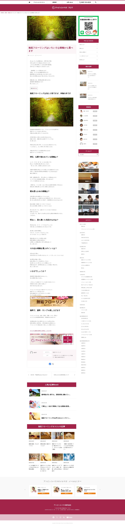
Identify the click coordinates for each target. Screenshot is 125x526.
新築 (82, 226)
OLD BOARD (83, 318)
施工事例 (81, 307)
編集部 (35, 352)
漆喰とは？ (81, 48)
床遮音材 (81, 271)
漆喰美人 (83, 337)
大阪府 (82, 353)
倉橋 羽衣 (89, 139)
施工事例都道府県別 (84, 340)
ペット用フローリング (83, 56)
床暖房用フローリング (85, 262)
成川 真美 (89, 125)
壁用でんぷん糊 (84, 251)
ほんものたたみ (84, 329)
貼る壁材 (81, 246)
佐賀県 (82, 345)
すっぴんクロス (84, 323)
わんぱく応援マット (85, 331)
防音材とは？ (82, 59)
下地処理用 (83, 243)
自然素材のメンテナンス (86, 279)
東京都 (82, 362)
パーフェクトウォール (85, 334)
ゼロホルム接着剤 (84, 265)
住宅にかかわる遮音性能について (61, 374)
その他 (81, 274)
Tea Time (83, 295)
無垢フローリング (57, 352)
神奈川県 (83, 364)
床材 (81, 257)
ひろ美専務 (89, 115)
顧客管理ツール (84, 293)
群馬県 (82, 370)
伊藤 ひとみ (89, 129)
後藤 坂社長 (89, 111)
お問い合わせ (70, 2)
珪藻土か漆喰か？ (82, 52)
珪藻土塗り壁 (84, 237)
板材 (82, 254)
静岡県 (82, 372)
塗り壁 (81, 232)
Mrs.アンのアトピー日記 (86, 284)
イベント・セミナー (85, 282)
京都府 (82, 343)
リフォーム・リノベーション (87, 229)
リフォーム (83, 309)
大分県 (82, 351)
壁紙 (82, 248)
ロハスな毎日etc (84, 298)
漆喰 (82, 234)
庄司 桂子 (89, 134)
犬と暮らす (83, 301)
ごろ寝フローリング (57, 355)
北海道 (82, 348)
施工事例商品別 (83, 316)
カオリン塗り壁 (84, 240)
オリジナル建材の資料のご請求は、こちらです (40, 330)
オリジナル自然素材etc (85, 276)
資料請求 (55, 2)
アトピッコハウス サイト (39, 2)
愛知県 (82, 359)
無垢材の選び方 (61, 357)
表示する (35, 88)
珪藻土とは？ (82, 44)
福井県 (82, 367)
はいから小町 (84, 326)
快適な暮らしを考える (85, 287)
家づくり (81, 224)
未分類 (81, 304)
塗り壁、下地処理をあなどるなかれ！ (39, 374)
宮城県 (82, 356)
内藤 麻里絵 (89, 120)
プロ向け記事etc (84, 290)
